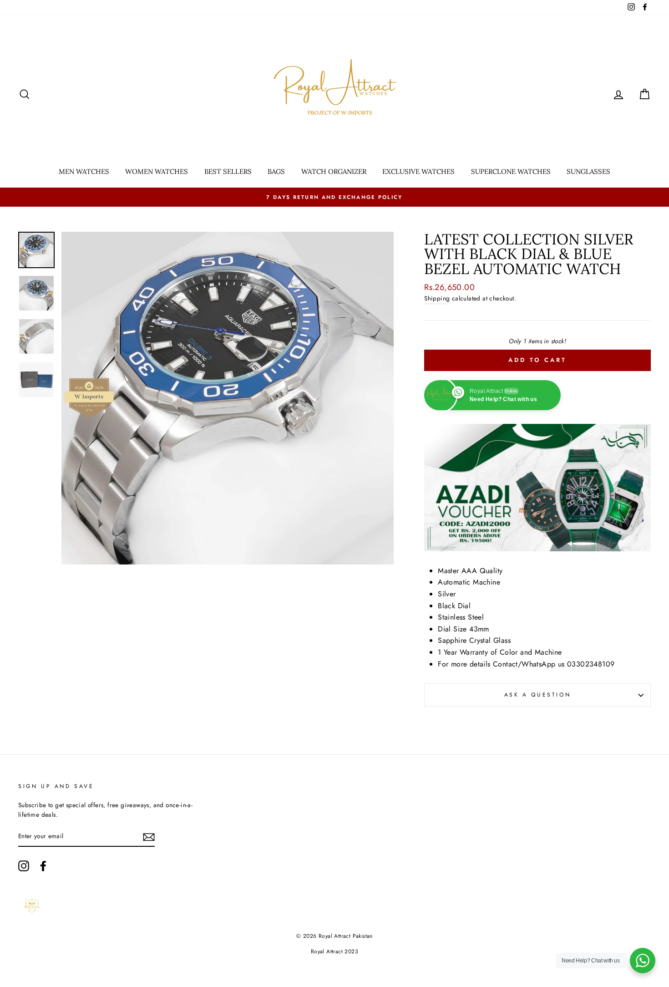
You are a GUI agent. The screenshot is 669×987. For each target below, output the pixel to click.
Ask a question (537, 695)
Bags (276, 171)
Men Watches (84, 171)
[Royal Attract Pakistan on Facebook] (43, 865)
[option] (334, 197)
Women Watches (156, 171)
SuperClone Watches (511, 171)
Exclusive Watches (418, 171)
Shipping (437, 298)
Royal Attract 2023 (334, 951)
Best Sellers (228, 171)
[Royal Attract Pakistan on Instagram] (23, 865)
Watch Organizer (333, 171)
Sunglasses (588, 171)
